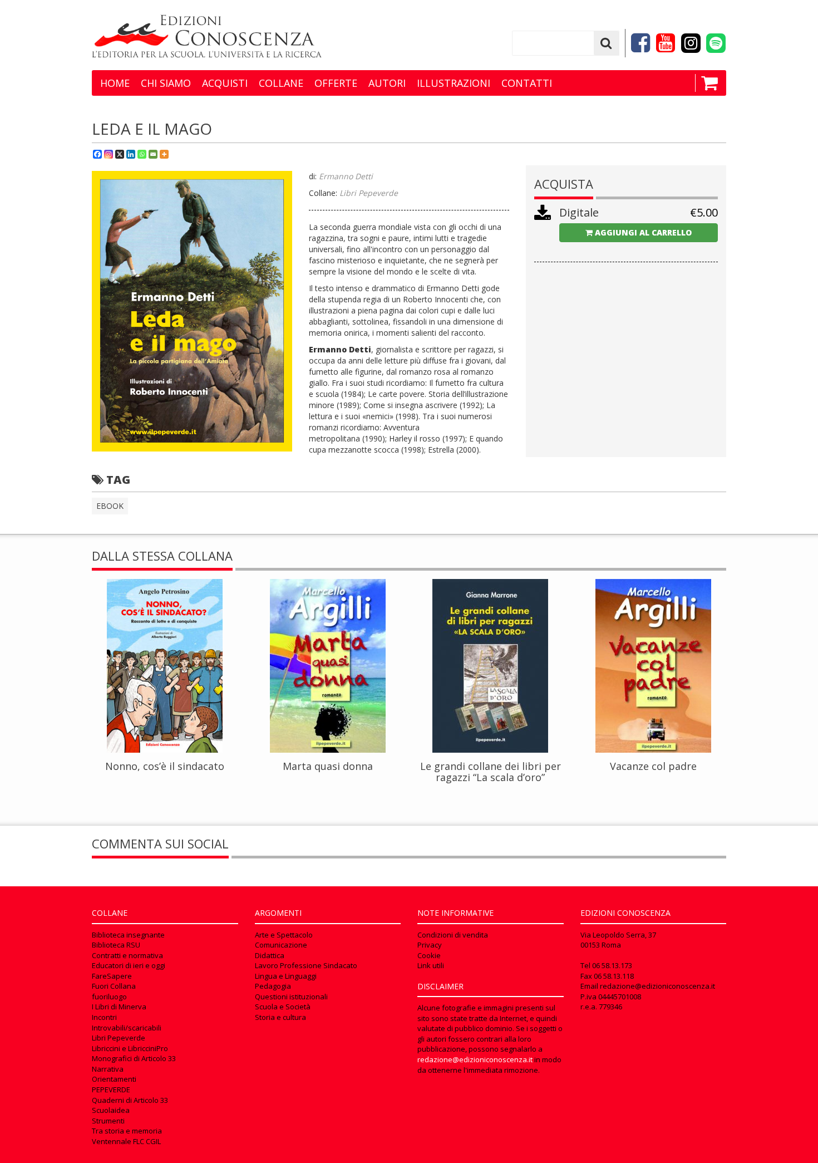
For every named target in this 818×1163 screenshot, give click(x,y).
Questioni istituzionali (291, 997)
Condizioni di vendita (452, 935)
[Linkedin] (130, 154)
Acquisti (225, 83)
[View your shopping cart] (706, 83)
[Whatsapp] (141, 154)
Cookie (429, 955)
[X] (119, 154)
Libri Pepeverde (118, 1038)
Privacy (429, 945)
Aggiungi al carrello (642, 232)
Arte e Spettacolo (284, 935)
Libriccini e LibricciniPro (130, 1048)
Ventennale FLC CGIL (126, 1141)
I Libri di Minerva (119, 1007)
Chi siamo (166, 83)
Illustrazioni (453, 83)
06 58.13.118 (614, 976)
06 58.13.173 (612, 965)
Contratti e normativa (127, 955)
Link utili (430, 965)
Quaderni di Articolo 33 (130, 1100)
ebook (110, 505)
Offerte (335, 83)
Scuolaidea (111, 1110)
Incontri (104, 1017)
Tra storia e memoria (127, 1131)
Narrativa (108, 1069)
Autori (387, 83)
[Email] (153, 154)
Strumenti (108, 1121)
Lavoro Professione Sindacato (306, 965)
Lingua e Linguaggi (286, 976)
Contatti (526, 83)
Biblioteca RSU (116, 945)
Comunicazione (281, 945)
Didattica (269, 955)
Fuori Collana (114, 986)
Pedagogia (273, 986)
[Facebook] (97, 154)
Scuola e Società (283, 1007)
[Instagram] (108, 154)
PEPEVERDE (111, 1090)
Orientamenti (114, 1079)
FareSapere (112, 976)
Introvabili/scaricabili (126, 1028)
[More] (164, 154)
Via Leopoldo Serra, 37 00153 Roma (618, 940)
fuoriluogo (109, 997)
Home (115, 83)
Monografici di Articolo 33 (134, 1058)
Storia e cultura (280, 1017)
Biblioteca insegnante (128, 935)
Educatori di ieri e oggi (128, 965)
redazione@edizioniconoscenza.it (475, 1059)
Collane (281, 83)
